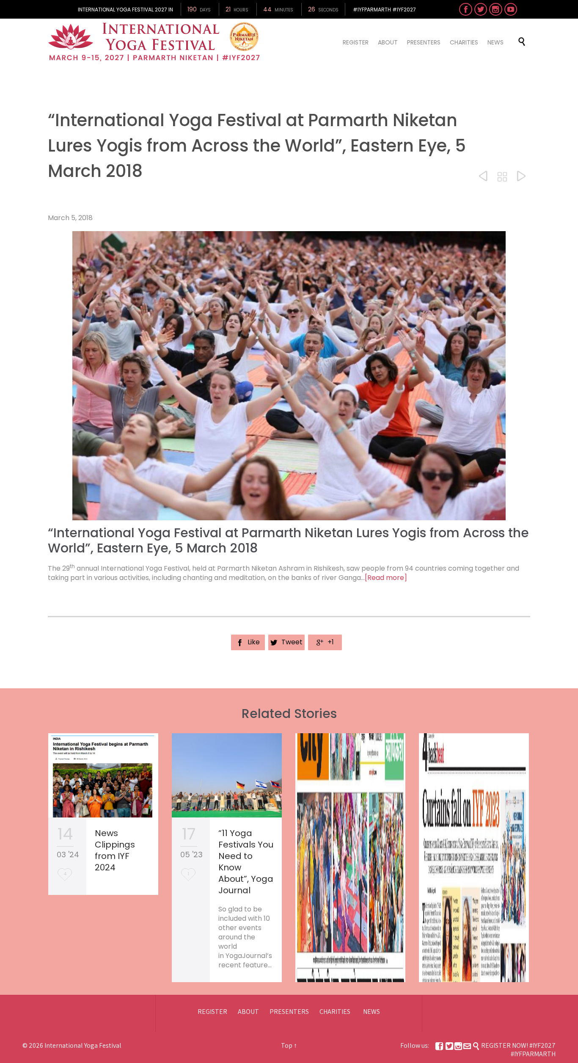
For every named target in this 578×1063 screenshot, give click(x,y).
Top (286, 1045)
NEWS (371, 1011)
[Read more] (386, 578)
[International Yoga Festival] (155, 42)
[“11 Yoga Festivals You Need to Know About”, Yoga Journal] (227, 775)
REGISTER (212, 1011)
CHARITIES (334, 1011)
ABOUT (248, 1011)
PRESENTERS (289, 1011)
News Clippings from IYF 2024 (115, 850)
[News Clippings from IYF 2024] (103, 775)
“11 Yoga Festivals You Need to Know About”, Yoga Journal (245, 861)
